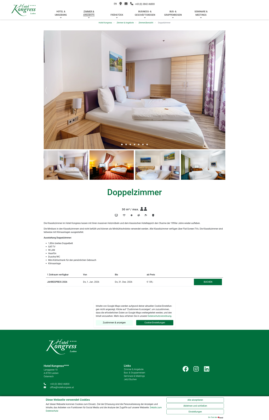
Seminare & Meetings (200, 13)
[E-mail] (126, 4)
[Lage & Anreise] (121, 4)
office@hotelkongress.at (62, 387)
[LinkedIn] (206, 369)
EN (115, 3)
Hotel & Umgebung (61, 13)
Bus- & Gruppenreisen (173, 13)
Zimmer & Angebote (89, 13)
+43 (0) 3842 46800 (144, 4)
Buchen (208, 282)
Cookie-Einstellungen (154, 322)
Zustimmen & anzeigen (114, 322)
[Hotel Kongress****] (23, 13)
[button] (122, 144)
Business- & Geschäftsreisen (145, 13)
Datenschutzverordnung (159, 316)
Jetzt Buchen (130, 379)
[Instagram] (196, 369)
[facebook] (185, 369)
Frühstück (117, 15)
